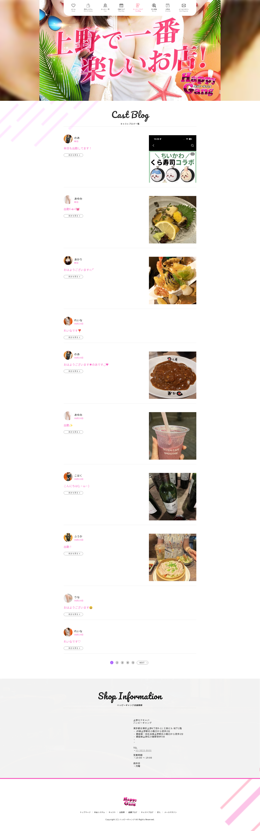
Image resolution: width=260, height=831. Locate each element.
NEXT (142, 662)
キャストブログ (147, 812)
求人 (159, 812)
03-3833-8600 (144, 750)
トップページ (85, 812)
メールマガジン (170, 812)
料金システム (99, 812)
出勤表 (122, 812)
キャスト (112, 812)
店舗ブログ (132, 812)
